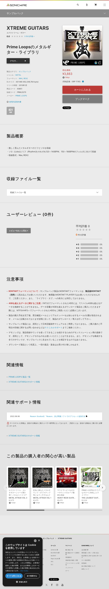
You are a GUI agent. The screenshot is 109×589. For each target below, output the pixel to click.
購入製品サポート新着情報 (72, 553)
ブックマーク (82, 99)
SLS (52, 564)
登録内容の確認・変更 (71, 560)
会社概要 (84, 550)
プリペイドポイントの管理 (72, 564)
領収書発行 (68, 557)
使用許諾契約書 (14, 102)
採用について (85, 569)
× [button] (39, 541)
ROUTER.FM (54, 553)
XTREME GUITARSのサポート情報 (24, 382)
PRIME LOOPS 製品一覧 (19, 377)
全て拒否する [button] (32, 576)
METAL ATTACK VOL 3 (18, 498)
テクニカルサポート (53, 327)
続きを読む (24, 571)
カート (67, 570)
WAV (20, 78)
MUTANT (53, 555)
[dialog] (23, 561)
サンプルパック (25, 71)
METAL (18, 75)
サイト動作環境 (85, 560)
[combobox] (35, 540)
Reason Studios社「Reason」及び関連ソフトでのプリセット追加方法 (57, 416)
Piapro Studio (54, 558)
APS (52, 561)
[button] (102, 487)
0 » (29, 36)
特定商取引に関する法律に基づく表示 (91, 556)
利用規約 (84, 563)
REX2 (26, 78)
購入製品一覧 (69, 550)
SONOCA (53, 550)
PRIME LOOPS (21, 96)
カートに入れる (82, 89)
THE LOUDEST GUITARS (91, 498)
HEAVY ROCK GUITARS (66, 498)
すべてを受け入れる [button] (14, 576)
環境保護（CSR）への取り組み (90, 553)
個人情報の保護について (88, 566)
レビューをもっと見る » (18, 231)
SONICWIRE (17, 4)
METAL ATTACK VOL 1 (42, 498)
